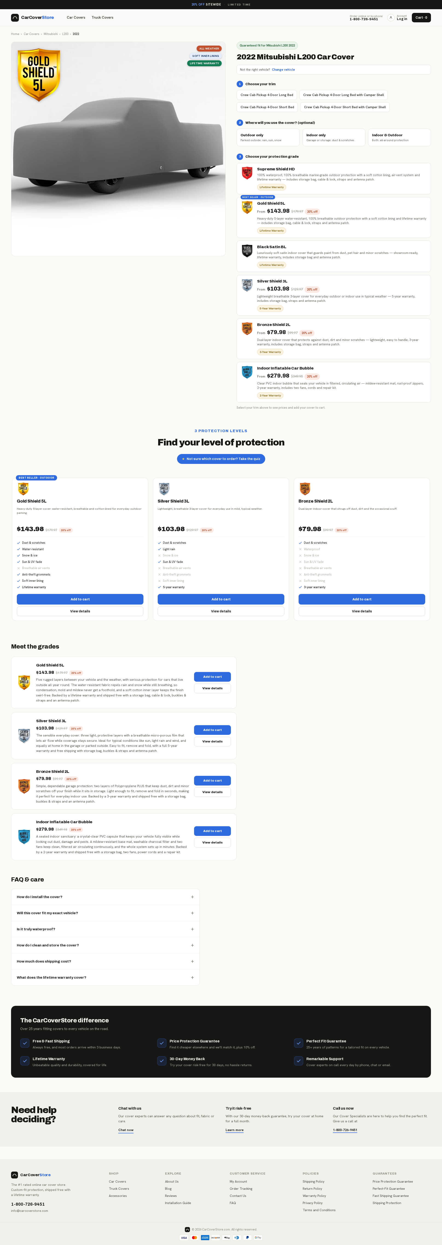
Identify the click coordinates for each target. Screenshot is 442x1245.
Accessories (118, 1196)
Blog (168, 1189)
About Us (172, 1181)
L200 (65, 34)
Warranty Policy (314, 1196)
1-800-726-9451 (345, 1130)
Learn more (235, 1130)
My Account (238, 1181)
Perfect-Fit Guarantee (389, 1189)
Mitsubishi (51, 34)
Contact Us (238, 1196)
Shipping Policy (313, 1181)
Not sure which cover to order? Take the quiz (221, 459)
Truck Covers (102, 17)
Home (15, 34)
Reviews (171, 1196)
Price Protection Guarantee (393, 1181)
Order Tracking (241, 1189)
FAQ (233, 1203)
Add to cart (80, 599)
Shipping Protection (387, 1203)
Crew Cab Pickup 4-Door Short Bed (267, 107)
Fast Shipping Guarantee (391, 1196)
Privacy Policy (313, 1203)
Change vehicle (283, 69)
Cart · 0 (421, 17)
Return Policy (312, 1189)
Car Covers (76, 17)
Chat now (126, 1130)
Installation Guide (178, 1203)
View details (80, 611)
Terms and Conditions (319, 1210)
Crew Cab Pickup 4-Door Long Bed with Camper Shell (343, 95)
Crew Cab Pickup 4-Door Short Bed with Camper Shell (345, 107)
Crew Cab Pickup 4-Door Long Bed (267, 95)
